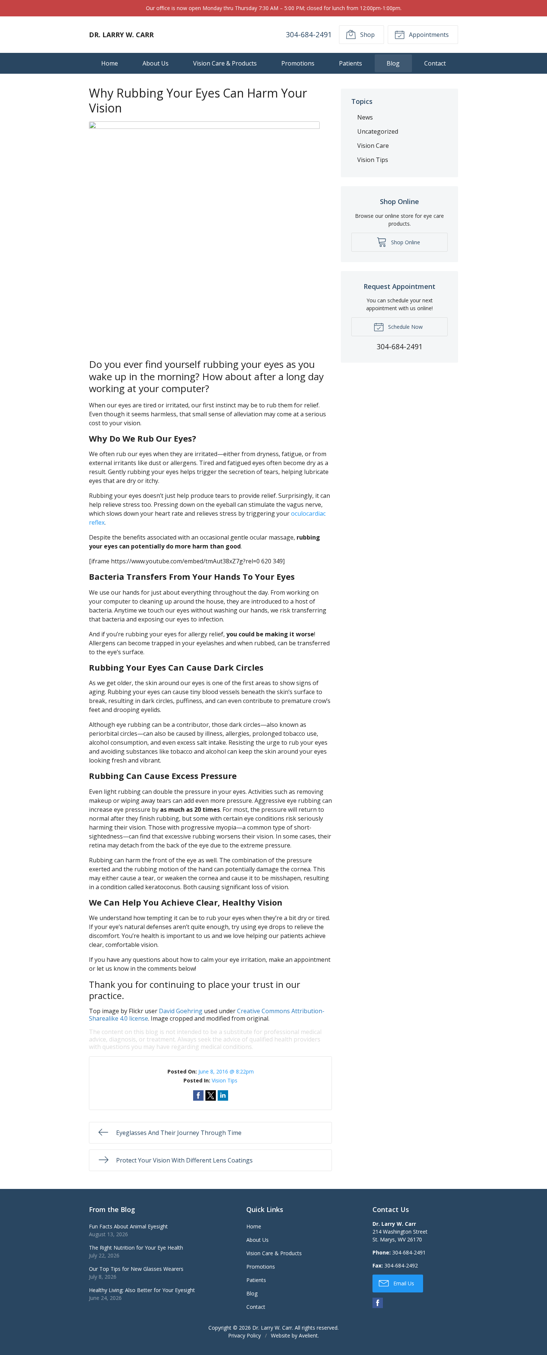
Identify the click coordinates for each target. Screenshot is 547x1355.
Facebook (377, 1303)
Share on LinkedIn (223, 1095)
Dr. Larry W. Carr (272, 1327)
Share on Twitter (210, 1095)
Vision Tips (224, 1080)
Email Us (403, 1283)
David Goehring (180, 1011)
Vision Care (373, 145)
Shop (367, 35)
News (365, 117)
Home (109, 63)
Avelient (308, 1335)
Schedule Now (405, 326)
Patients (350, 63)
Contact (435, 63)
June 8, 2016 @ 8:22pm (226, 1071)
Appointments (428, 35)
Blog (393, 63)
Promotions (297, 63)
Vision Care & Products (225, 63)
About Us (156, 63)
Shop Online (405, 242)
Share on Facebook (198, 1095)
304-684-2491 (309, 34)
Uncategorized (377, 131)
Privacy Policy (244, 1335)
